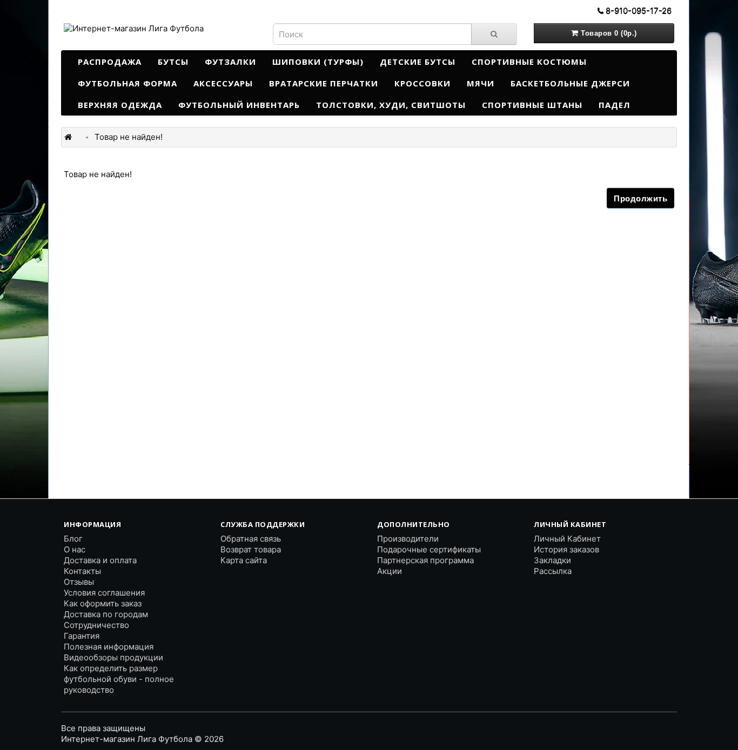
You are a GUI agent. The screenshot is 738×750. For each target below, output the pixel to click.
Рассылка (553, 571)
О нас (74, 549)
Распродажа (110, 61)
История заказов (566, 549)
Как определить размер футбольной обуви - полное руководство (119, 679)
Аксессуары (223, 83)
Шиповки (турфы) (318, 61)
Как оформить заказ (103, 603)
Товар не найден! (129, 137)
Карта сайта (243, 560)
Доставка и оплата (100, 560)
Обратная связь (250, 538)
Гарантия (81, 636)
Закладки (552, 560)
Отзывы (79, 582)
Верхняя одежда (120, 104)
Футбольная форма (127, 83)
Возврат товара (250, 549)
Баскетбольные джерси (570, 83)
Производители (408, 538)
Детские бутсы (417, 61)
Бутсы (173, 61)
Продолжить (640, 198)
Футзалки (230, 61)
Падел (614, 104)
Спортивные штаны (532, 104)
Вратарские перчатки (323, 83)
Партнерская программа (425, 560)
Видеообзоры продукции (113, 657)
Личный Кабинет (567, 538)
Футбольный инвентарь (239, 104)
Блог (73, 538)
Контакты (82, 571)
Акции (389, 571)
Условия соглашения (104, 592)
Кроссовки (422, 83)
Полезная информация (108, 646)
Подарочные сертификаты (429, 549)
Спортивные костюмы (529, 61)
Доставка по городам (106, 614)
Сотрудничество (96, 625)
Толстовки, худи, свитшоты (391, 104)
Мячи (480, 83)
